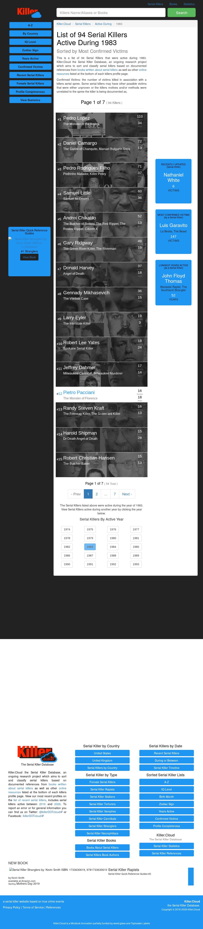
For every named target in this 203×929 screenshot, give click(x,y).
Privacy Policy (11, 907)
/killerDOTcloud (31, 816)
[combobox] (111, 12)
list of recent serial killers (29, 800)
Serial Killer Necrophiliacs (102, 833)
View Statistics (30, 100)
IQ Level (30, 42)
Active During (103, 24)
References (53, 907)
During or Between (166, 760)
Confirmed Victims (166, 819)
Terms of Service (33, 907)
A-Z (30, 25)
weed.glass (119, 923)
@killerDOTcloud (49, 812)
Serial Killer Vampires (102, 811)
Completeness (30, 92)
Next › (127, 493)
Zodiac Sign (30, 50)
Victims (30, 67)
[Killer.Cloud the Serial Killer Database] (29, 13)
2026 (57, 804)
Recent (30, 75)
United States (102, 753)
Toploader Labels (140, 923)
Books (173, 4)
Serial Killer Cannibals (102, 819)
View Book (29, 257)
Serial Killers (155, 4)
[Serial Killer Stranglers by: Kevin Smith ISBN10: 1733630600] (29, 242)
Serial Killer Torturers (102, 804)
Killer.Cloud (64, 24)
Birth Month (166, 797)
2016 (42, 804)
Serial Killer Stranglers (102, 826)
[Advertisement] (29, 164)
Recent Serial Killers (166, 753)
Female (30, 83)
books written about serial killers (98, 70)
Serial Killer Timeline (166, 768)
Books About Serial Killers (102, 847)
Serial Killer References (166, 853)
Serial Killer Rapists (102, 789)
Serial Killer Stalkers (102, 797)
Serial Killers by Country (102, 768)
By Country (30, 33)
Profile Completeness (166, 826)
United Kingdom (102, 760)
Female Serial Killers (102, 782)
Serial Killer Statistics (167, 846)
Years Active (30, 58)
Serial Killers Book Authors (102, 855)
